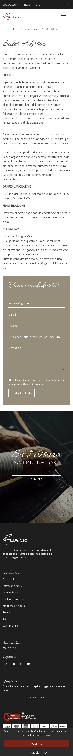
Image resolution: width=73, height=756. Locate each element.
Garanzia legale (10, 592)
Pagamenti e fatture (12, 586)
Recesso (7, 612)
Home (15, 29)
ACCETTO (36, 743)
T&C (5, 619)
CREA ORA (36, 479)
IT (50, 4)
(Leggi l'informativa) (34, 384)
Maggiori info (38, 752)
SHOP (39, 5)
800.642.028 (9, 5)
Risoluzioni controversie (15, 599)
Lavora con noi (32, 29)
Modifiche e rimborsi (14, 606)
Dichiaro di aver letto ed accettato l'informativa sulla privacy (36, 382)
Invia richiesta (22, 393)
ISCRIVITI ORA (36, 697)
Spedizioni (8, 579)
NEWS (27, 5)
